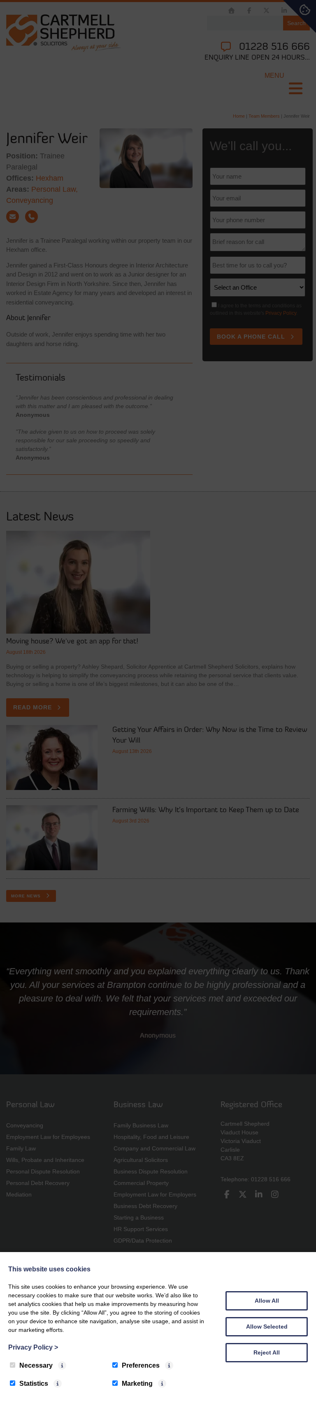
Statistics (33, 1383)
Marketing (137, 1383)
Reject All (266, 1352)
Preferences (141, 1365)
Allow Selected (267, 1326)
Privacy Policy (33, 1347)
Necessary (36, 1365)
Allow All (267, 1300)
